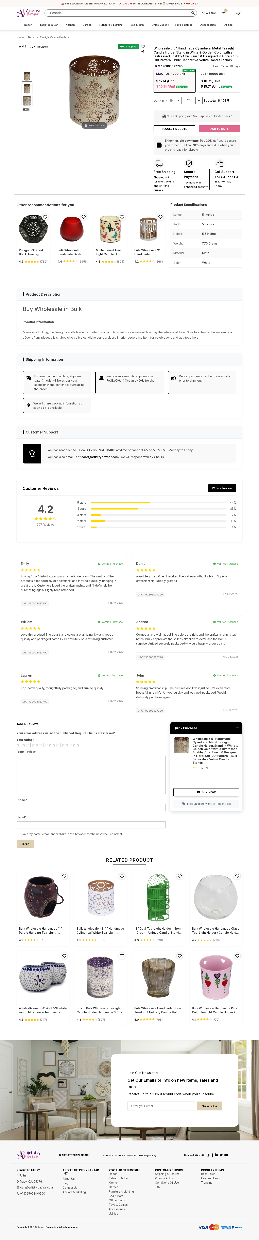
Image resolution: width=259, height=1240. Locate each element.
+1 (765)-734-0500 (32, 1193)
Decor (29, 24)
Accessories (209, 24)
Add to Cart (219, 128)
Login (238, 13)
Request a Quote (174, 128)
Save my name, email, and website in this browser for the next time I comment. (72, 834)
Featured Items (210, 1178)
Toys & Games (185, 24)
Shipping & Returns (167, 1174)
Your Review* (26, 751)
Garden (88, 24)
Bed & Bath (138, 24)
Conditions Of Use (167, 1182)
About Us (69, 1178)
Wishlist (210, 12)
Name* (22, 800)
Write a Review (222, 488)
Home (20, 37)
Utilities (229, 24)
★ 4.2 (23, 46)
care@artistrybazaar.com (100, 457)
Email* (21, 817)
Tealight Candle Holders (54, 37)
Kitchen (71, 24)
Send (25, 843)
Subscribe (209, 1106)
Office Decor (160, 24)
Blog (66, 1183)
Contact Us (70, 1187)
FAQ (157, 1187)
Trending (206, 1182)
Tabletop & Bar (50, 24)
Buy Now (209, 792)
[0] (223, 13)
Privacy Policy (164, 1178)
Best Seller (208, 1174)
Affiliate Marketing (74, 1192)
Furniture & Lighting (112, 24)
